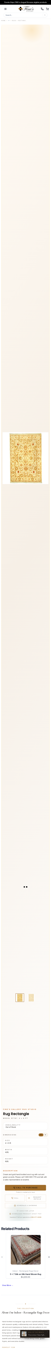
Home (3, 20)
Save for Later (26, 1211)
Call (16, 1198)
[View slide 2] (27, 887)
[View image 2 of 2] (31, 997)
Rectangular (23, 20)
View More (7, 1285)
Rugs (14, 20)
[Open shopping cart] (47, 9)
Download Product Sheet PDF (27, 1214)
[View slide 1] (24, 887)
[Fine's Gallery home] (26, 9)
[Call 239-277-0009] (42, 9)
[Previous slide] (6, 458)
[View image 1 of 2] (20, 997)
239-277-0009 (36, 1217)
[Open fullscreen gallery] (25, 458)
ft (41, 1135)
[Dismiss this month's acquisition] (47, 1331)
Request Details (37, 1198)
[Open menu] (5, 9)
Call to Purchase (27, 1188)
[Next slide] (44, 458)
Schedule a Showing (27, 1205)
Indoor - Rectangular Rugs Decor (25, 1271)
